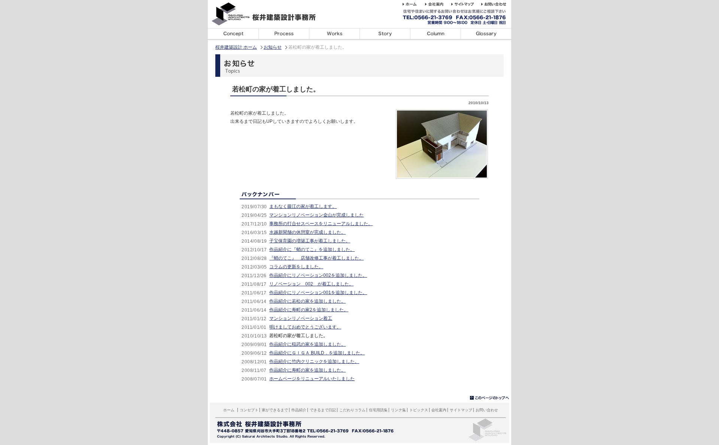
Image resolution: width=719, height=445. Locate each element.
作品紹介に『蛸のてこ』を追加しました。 (312, 249)
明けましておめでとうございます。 (305, 327)
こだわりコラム (435, 34)
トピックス (418, 410)
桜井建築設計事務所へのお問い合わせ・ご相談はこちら (495, 4)
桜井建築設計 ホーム (236, 47)
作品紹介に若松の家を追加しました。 (307, 301)
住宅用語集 (486, 34)
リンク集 (398, 410)
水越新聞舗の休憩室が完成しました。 (307, 232)
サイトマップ (461, 410)
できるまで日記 (385, 34)
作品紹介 (298, 410)
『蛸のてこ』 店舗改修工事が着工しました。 (316, 258)
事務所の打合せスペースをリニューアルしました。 (321, 223)
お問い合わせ (487, 410)
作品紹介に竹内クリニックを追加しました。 (314, 361)
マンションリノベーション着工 (300, 318)
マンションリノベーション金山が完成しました (316, 215)
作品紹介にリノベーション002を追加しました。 (318, 275)
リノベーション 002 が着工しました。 (311, 284)
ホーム (228, 410)
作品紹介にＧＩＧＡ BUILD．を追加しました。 (317, 352)
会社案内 (438, 410)
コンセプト (233, 34)
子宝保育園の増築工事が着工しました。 (309, 240)
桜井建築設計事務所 (268, 14)
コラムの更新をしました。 (296, 266)
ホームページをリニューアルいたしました (312, 378)
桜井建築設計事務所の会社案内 (438, 4)
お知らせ (273, 47)
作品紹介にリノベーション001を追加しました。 (318, 292)
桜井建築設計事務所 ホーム (414, 4)
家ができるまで (283, 34)
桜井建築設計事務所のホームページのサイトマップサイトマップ (466, 4)
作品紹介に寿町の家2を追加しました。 (308, 309)
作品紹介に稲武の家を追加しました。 (307, 344)
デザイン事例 (334, 34)
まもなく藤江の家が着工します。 (303, 206)
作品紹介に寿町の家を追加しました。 (307, 370)
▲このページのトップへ (489, 398)
